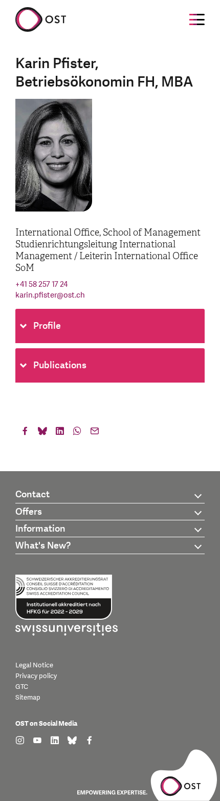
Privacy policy (36, 676)
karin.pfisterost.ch (50, 295)
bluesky (42, 433)
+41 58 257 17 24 (41, 284)
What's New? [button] (43, 545)
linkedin (59, 433)
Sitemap (27, 697)
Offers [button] (28, 511)
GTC (21, 686)
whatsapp (77, 433)
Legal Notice (34, 665)
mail (94, 433)
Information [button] (40, 528)
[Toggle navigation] (197, 19)
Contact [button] (32, 494)
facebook (25, 433)
